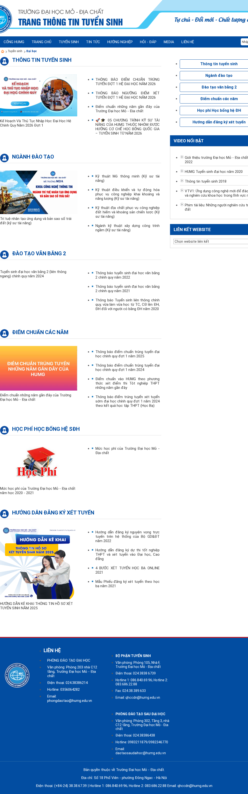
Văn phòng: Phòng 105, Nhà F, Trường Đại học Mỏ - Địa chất (138, 665)
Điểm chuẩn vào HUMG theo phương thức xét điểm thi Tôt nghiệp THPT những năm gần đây (127, 383)
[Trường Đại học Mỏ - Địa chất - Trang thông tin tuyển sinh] (2, 51)
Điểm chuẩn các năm (40, 332)
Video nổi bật (189, 140)
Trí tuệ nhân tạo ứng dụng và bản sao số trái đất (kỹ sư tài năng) (35, 221)
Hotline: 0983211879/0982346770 (142, 742)
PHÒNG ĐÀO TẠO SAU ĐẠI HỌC (140, 714)
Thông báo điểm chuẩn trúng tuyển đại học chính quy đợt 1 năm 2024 (127, 367)
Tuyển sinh (15, 51)
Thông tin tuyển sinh (41, 60)
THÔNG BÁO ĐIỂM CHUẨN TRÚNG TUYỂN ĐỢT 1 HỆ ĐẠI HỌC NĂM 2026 (127, 81)
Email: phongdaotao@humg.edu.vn (69, 698)
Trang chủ (41, 42)
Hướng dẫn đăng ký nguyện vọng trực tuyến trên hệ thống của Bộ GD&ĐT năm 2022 (127, 536)
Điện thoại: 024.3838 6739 (136, 673)
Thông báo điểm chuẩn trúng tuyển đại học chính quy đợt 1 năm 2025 (127, 354)
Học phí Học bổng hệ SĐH (46, 429)
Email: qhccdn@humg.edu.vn (138, 697)
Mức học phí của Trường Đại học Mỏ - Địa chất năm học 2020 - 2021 (37, 490)
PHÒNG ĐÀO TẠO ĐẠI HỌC (68, 660)
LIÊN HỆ (52, 650)
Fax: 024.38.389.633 (131, 691)
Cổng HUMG (14, 42)
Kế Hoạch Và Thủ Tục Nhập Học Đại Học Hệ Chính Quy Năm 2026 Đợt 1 (35, 123)
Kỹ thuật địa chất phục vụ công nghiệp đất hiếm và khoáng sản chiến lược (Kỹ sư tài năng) (127, 212)
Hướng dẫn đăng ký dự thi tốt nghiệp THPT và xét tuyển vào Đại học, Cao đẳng (127, 554)
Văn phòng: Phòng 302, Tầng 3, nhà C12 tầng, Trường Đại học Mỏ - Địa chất (142, 725)
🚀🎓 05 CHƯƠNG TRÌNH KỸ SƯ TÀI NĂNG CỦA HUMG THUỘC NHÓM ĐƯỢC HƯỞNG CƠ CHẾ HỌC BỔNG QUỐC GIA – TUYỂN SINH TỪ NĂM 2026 (127, 127)
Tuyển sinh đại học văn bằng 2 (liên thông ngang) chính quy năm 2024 (33, 274)
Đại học (31, 51)
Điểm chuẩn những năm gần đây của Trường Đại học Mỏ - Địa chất (127, 108)
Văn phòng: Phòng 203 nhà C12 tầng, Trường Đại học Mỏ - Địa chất (72, 671)
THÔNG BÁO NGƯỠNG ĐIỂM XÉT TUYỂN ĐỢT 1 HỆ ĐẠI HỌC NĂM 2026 (127, 95)
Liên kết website (192, 229)
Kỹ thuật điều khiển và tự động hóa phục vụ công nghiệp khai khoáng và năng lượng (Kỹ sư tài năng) (127, 194)
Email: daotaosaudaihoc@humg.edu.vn (141, 751)
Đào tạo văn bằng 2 (39, 253)
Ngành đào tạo (33, 157)
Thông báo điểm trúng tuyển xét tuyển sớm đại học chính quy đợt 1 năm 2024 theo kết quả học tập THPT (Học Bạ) (127, 401)
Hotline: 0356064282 (63, 689)
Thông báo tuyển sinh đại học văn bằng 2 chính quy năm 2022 (127, 275)
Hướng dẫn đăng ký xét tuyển (53, 513)
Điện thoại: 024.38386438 (135, 735)
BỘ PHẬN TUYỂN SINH (133, 656)
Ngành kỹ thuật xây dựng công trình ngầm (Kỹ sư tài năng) (127, 228)
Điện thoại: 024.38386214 (67, 683)
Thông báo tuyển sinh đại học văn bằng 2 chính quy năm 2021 (127, 288)
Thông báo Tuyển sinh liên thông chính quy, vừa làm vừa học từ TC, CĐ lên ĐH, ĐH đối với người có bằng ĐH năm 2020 (127, 304)
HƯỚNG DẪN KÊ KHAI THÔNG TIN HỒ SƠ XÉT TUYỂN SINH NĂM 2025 (36, 606)
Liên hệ (187, 42)
